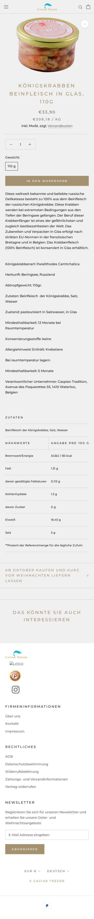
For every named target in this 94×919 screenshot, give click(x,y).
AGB (9, 756)
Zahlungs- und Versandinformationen (36, 779)
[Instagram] (12, 689)
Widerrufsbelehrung (22, 771)
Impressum (14, 731)
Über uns (12, 716)
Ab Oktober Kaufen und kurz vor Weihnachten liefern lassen (42, 575)
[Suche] (80, 7)
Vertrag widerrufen (20, 787)
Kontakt (12, 723)
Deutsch (56, 871)
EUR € (30, 871)
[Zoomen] (85, 24)
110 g (12, 166)
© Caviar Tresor (47, 881)
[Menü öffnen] (6, 7)
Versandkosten (60, 126)
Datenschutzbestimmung (26, 764)
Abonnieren (25, 849)
